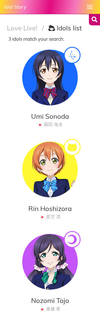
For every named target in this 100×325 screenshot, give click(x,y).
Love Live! (23, 28)
